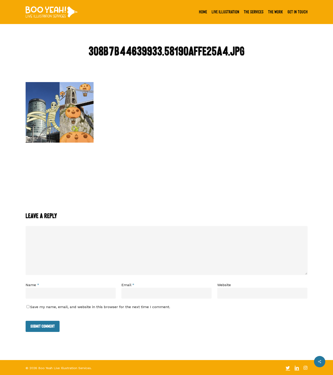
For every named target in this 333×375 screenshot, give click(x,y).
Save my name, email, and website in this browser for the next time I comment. (100, 307)
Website (224, 285)
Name (32, 285)
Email (127, 285)
